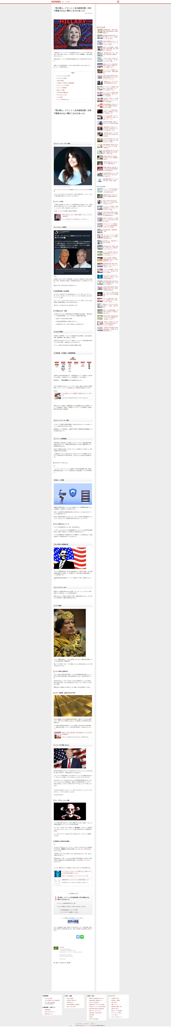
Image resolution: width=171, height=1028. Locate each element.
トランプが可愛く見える (63, 99)
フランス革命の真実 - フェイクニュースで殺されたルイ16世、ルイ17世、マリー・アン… (110, 117)
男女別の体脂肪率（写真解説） (73, 1004)
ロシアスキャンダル (62, 94)
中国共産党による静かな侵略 (95, 1012)
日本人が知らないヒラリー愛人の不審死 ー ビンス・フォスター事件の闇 (77, 217)
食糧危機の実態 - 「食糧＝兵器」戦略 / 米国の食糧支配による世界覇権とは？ (110, 31)
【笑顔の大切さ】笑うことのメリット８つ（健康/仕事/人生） (110, 162)
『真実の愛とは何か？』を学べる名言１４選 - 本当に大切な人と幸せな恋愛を (110, 134)
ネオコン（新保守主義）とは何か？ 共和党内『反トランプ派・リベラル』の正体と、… (110, 300)
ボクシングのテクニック (116, 1016)
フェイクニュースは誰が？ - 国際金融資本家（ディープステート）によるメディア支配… (110, 208)
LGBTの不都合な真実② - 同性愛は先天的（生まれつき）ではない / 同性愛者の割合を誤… (110, 288)
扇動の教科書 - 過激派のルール (95, 1000)
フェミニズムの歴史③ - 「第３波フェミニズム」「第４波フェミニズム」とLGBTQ (110, 271)
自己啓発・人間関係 (115, 1000)
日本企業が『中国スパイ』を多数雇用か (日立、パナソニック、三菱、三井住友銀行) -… (110, 100)
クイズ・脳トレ (114, 1014)
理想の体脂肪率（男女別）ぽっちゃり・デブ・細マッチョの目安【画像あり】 (110, 146)
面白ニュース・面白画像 (116, 1010)
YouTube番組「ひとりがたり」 (83, 860)
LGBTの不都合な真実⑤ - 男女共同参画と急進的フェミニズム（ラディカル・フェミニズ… (110, 77)
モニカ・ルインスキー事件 (63, 75)
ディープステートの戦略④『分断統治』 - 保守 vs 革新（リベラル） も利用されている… (110, 88)
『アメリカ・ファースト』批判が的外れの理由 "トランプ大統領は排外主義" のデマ (110, 237)
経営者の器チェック (49, 1013)
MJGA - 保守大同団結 (93, 1018)
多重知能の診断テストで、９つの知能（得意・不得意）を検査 (110, 179)
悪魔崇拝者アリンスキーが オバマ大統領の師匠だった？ (77, 881)
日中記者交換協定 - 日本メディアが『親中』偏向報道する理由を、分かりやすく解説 (110, 106)
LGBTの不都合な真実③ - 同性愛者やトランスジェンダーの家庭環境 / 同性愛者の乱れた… (110, 214)
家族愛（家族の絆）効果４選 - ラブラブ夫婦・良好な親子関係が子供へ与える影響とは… (110, 169)
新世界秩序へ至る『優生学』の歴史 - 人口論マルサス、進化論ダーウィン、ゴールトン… (110, 248)
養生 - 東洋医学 (70, 998)
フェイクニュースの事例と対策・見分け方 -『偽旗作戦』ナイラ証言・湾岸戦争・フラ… (110, 112)
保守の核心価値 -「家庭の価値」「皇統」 (110, 230)
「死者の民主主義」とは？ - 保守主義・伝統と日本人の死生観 (110, 53)
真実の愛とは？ (70, 1002)
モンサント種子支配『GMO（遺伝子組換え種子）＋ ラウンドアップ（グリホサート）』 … (110, 253)
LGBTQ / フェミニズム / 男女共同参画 (97, 1006)
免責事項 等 (93, 1023)
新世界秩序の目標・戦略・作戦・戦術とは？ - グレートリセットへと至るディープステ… (110, 265)
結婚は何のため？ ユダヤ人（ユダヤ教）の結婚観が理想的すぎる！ (110, 196)
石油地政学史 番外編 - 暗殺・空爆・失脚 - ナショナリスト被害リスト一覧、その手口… (110, 37)
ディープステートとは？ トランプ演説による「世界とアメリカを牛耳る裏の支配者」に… (110, 277)
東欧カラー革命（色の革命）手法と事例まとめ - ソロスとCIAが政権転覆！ (77, 735)
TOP (63, 1)
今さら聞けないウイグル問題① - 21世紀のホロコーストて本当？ (77, 395)
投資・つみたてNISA (71, 1006)
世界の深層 (68, 1)
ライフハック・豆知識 (116, 1012)
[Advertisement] (73, 126)
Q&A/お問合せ (86, 1023)
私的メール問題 (61, 90)
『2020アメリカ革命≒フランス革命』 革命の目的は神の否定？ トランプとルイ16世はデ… (110, 323)
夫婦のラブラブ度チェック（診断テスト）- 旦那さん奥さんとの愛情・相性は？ (110, 220)
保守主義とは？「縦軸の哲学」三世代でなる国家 (110, 241)
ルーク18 (62, 947)
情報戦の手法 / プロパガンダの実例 (96, 1004)
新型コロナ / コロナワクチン (95, 1010)
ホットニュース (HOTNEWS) (89, 1025)
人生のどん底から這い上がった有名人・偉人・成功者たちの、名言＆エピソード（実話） (110, 140)
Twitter (55, 276)
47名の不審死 (60, 80)
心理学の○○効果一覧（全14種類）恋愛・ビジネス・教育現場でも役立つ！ (110, 158)
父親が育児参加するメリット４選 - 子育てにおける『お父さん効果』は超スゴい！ (110, 175)
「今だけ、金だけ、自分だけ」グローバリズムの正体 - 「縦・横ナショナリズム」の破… (110, 60)
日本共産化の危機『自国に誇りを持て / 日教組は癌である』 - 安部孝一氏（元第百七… (110, 283)
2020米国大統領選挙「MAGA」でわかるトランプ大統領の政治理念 (110, 122)
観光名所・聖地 (114, 1008)
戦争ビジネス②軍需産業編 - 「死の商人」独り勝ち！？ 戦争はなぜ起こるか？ (110, 312)
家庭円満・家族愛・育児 (116, 1006)
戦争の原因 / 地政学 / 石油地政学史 (96, 1008)
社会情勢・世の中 (115, 998)
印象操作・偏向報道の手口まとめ (96, 998)
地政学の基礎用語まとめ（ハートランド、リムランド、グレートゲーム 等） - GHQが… (110, 43)
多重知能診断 (47, 1009)
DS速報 (90, 1016)
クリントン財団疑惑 (62, 87)
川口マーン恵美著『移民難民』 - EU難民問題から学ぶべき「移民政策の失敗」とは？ (110, 259)
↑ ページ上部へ (69, 1025)
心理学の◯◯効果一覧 (71, 1000)
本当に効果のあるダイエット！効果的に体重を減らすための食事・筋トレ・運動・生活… (110, 152)
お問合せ (89, 928)
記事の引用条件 (79, 1023)
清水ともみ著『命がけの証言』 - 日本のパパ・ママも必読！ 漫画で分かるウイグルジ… (110, 202)
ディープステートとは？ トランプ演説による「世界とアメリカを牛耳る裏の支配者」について (77, 873)
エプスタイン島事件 (62, 78)
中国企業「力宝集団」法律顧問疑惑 (65, 83)
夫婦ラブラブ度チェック (50, 1011)
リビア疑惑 (59, 97)
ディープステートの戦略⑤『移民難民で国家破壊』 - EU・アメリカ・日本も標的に (110, 94)
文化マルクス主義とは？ (94, 1002)
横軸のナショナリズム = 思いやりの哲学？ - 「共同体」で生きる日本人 (110, 306)
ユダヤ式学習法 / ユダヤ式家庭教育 (52, 1000)
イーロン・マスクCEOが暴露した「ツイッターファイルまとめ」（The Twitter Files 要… (110, 190)
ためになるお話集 (48, 998)
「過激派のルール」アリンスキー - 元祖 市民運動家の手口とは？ (110, 82)
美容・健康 (113, 1002)
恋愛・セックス (114, 1004)
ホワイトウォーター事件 (63, 85)
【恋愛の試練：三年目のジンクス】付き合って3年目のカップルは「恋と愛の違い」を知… (110, 129)
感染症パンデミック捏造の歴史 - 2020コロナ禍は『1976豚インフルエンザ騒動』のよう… (110, 66)
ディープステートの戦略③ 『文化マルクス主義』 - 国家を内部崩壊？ (110, 71)
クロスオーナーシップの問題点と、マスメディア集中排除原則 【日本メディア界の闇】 (110, 225)
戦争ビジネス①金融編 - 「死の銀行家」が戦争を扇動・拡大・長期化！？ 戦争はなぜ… (110, 49)
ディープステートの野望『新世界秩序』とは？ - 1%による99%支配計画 (110, 294)
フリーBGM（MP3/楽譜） (50, 1003)
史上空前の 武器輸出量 (62, 92)
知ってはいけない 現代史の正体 (83, 849)
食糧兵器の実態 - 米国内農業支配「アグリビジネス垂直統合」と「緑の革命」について (110, 317)
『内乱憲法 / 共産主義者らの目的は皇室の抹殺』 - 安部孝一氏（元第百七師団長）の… (110, 329)
